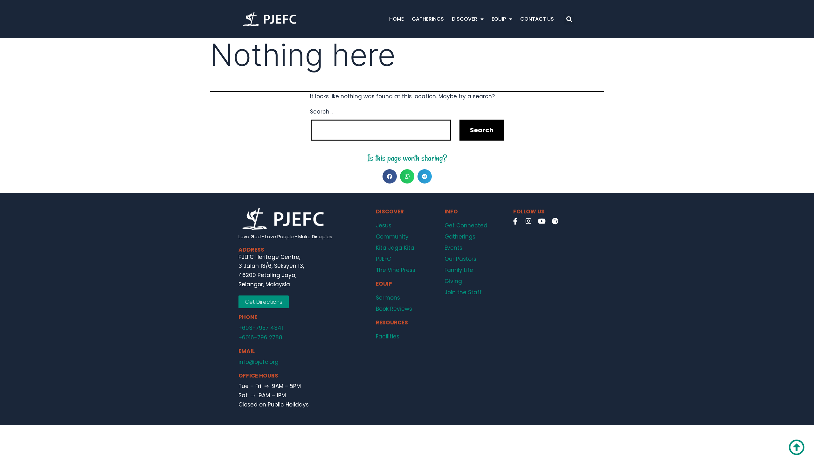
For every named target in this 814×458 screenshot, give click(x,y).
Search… (321, 111)
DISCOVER (464, 19)
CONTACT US (537, 19)
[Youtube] (541, 221)
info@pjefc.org (258, 362)
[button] (569, 19)
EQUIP (499, 19)
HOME (396, 19)
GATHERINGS (428, 19)
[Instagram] (528, 221)
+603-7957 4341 (260, 328)
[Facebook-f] (515, 221)
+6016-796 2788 (260, 337)
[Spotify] (555, 221)
